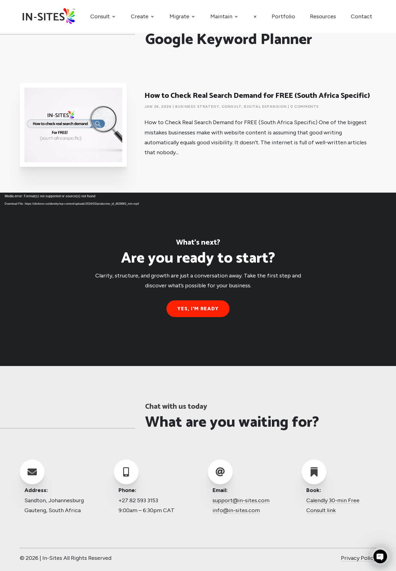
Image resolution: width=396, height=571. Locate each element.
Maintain (221, 16)
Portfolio (283, 16)
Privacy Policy (358, 558)
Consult (100, 16)
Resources (323, 16)
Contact (361, 16)
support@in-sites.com (241, 500)
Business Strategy (197, 106)
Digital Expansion (265, 106)
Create (139, 16)
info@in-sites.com (236, 510)
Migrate (179, 16)
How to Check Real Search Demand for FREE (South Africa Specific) (257, 96)
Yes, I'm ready (198, 309)
